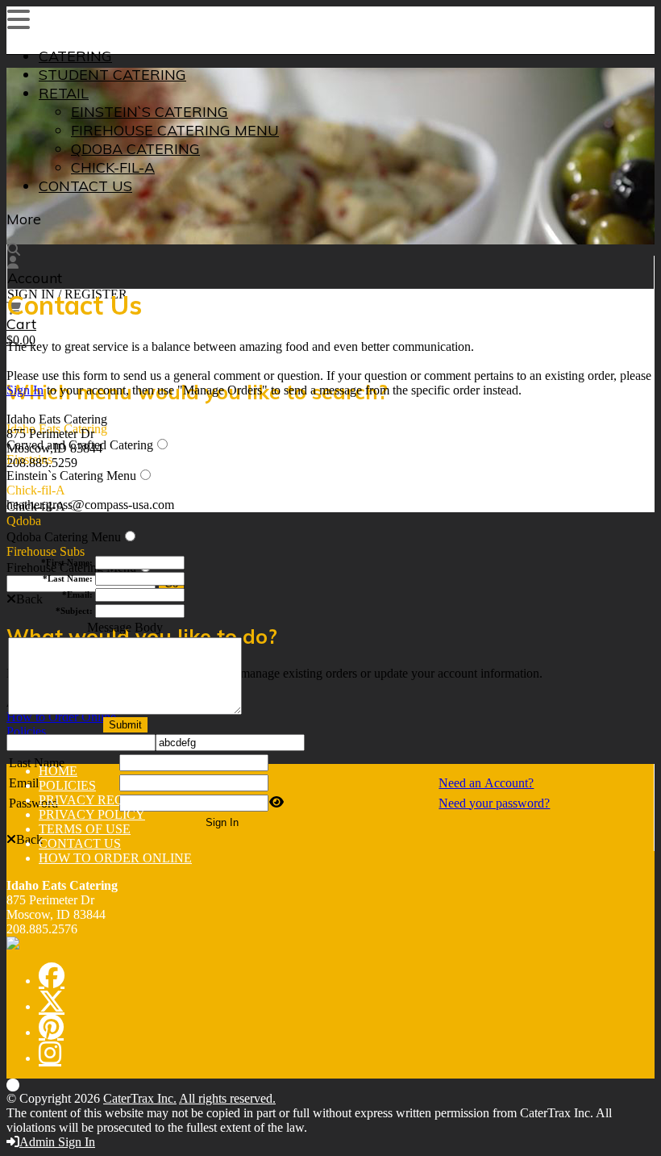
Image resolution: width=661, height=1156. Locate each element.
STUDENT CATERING (112, 74)
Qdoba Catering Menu (63, 537)
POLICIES (67, 785)
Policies (26, 731)
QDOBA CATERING (135, 149)
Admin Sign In (57, 1142)
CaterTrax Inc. (140, 1098)
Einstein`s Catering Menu (71, 475)
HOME (58, 771)
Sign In (25, 390)
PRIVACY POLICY (92, 814)
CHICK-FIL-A (113, 167)
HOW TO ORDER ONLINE (115, 858)
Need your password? (494, 803)
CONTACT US (85, 186)
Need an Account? (486, 783)
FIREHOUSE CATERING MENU (175, 130)
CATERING (75, 56)
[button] (24, 599)
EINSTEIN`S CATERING (149, 111)
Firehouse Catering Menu (71, 567)
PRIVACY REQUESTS (101, 800)
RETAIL (64, 93)
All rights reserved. (227, 1098)
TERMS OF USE (85, 829)
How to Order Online (61, 717)
